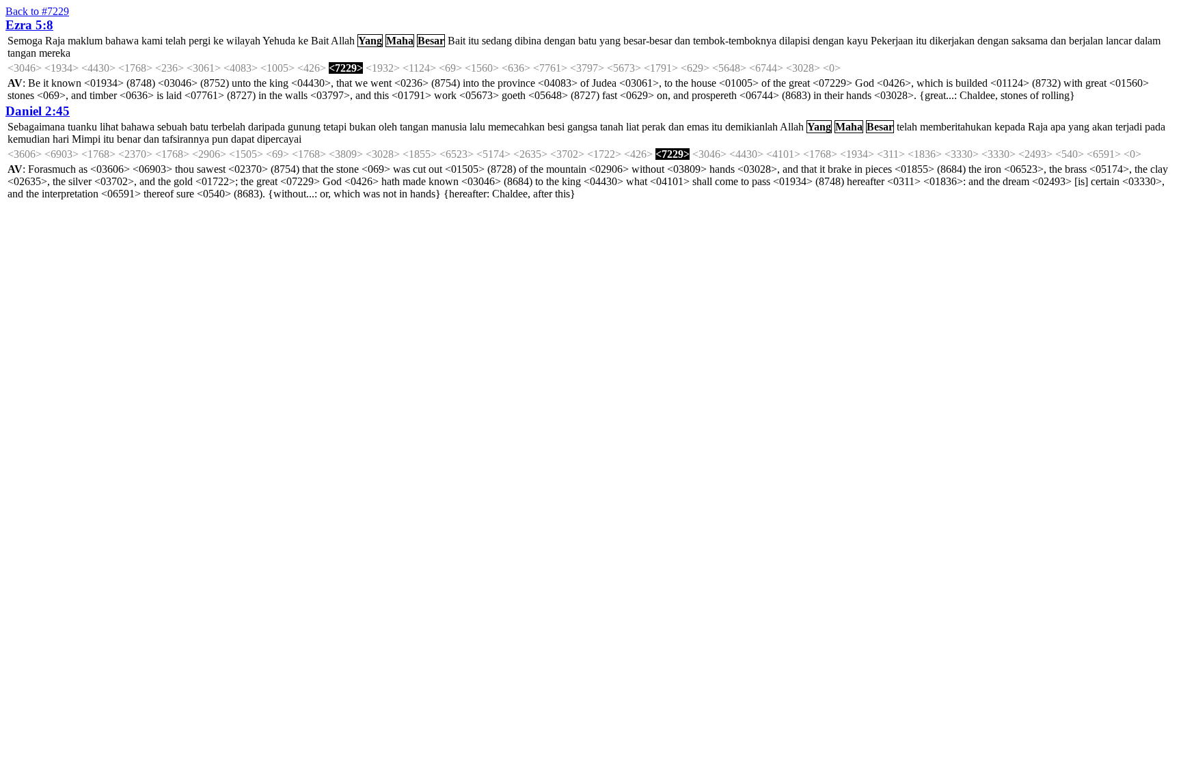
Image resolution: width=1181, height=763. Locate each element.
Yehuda (278, 40)
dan (682, 40)
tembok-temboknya (734, 40)
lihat (109, 127)
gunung (304, 127)
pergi (200, 40)
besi (556, 127)
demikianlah (751, 127)
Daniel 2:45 (37, 111)
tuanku (82, 127)
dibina (528, 40)
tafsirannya (185, 139)
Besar (431, 40)
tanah (611, 127)
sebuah (172, 127)
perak (654, 127)
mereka (54, 53)
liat (632, 127)
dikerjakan (952, 40)
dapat (242, 139)
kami (152, 40)
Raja (55, 40)
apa (1057, 127)
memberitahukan (956, 127)
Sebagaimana (36, 127)
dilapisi (794, 40)
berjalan (1086, 40)
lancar (1119, 40)
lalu (477, 127)
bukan (362, 127)
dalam (1147, 40)
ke (218, 40)
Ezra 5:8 (29, 25)
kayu (857, 40)
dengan (559, 40)
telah (175, 40)
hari (61, 139)
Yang (370, 40)
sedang (497, 40)
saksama (1030, 40)
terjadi (1128, 127)
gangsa (582, 127)
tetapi (335, 127)
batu (587, 40)
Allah (343, 40)
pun (220, 139)
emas (698, 127)
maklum (85, 40)
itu (473, 40)
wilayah (243, 40)
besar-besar (647, 40)
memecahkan (516, 127)
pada (1155, 127)
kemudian (29, 139)
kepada (1009, 127)
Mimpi (86, 139)
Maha (399, 40)
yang (610, 40)
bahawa (122, 40)
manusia (449, 127)
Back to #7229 (37, 11)
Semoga (25, 40)
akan (1102, 127)
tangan (22, 53)
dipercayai (279, 139)
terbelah (228, 127)
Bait (320, 40)
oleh (388, 127)
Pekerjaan (892, 40)
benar (129, 139)
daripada (266, 127)
